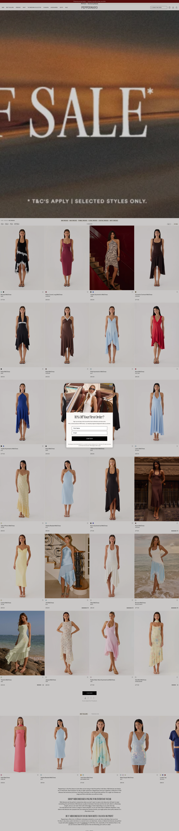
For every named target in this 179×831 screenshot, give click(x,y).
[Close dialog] (111, 385)
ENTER (90, 439)
